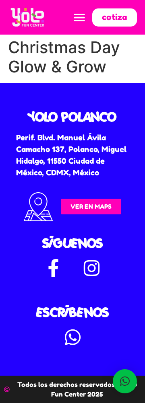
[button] (79, 17)
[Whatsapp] (72, 337)
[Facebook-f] (53, 268)
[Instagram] (92, 268)
